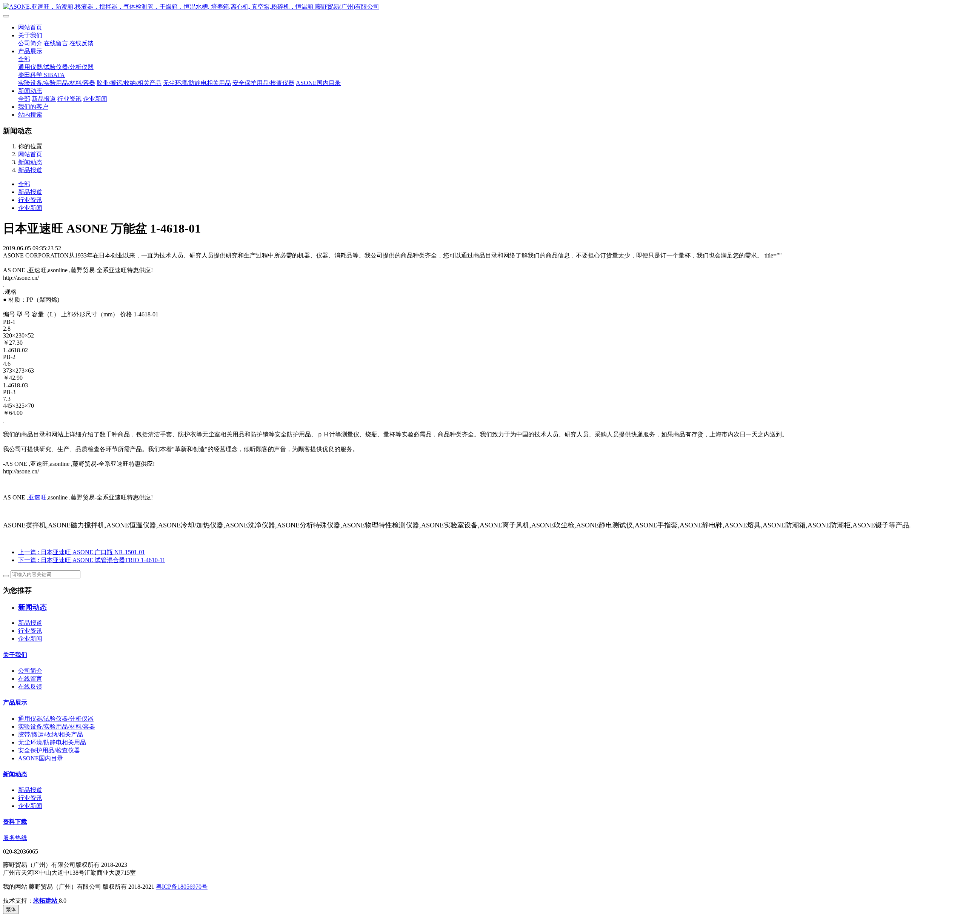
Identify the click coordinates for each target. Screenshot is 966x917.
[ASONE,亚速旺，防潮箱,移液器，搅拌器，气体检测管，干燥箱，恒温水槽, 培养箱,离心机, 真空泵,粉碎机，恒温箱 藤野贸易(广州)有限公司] (483, 7)
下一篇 (91, 560)
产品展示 (30, 51)
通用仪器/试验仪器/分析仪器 (56, 67)
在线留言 (56, 43)
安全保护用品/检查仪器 (263, 83)
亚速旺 (37, 497)
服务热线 (15, 838)
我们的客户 (33, 106)
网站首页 (30, 27)
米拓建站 (46, 900)
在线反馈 (81, 43)
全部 (24, 59)
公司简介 (30, 43)
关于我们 (30, 35)
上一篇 (81, 552)
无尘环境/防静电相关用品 (197, 83)
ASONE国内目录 (318, 83)
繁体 (11, 909)
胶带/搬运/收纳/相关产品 (129, 83)
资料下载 (15, 821)
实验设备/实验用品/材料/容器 (56, 83)
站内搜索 (30, 114)
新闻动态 (30, 91)
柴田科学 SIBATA (41, 75)
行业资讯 (69, 99)
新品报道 (44, 99)
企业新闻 (95, 99)
